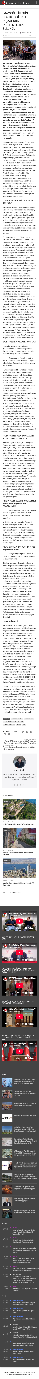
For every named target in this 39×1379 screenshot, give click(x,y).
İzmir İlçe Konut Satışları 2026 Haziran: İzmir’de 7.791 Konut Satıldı (25, 1328)
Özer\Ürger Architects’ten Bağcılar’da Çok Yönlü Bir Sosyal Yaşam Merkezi (26, 1269)
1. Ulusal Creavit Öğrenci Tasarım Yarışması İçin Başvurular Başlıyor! (24, 1188)
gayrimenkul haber (10, 722)
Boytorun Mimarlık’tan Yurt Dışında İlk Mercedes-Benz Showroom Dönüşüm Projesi (24, 1250)
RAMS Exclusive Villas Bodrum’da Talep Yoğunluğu (18, 824)
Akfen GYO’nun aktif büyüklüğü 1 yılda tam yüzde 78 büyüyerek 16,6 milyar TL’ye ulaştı (19, 742)
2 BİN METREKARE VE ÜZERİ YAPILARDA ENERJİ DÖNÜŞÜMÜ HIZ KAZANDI (25, 1093)
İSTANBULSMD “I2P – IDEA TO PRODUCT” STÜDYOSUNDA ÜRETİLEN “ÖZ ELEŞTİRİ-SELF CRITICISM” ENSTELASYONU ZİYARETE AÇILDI (24, 1279)
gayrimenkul (29, 719)
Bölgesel (8, 35)
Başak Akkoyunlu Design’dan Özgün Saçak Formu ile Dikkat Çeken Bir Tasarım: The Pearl (24, 1232)
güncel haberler (9, 725)
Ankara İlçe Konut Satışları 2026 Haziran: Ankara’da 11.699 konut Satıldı (25, 1336)
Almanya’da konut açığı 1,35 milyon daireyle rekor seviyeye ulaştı (25, 1104)
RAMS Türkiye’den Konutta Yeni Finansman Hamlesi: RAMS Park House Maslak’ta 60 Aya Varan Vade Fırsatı (25, 1130)
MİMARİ (15, 1228)
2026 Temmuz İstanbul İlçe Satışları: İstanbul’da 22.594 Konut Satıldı (24, 1303)
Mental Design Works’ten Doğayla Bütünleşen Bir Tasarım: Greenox (23, 1241)
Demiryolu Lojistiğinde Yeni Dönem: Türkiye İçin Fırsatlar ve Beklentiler (25, 1212)
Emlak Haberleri (18, 1300)
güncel (20, 722)
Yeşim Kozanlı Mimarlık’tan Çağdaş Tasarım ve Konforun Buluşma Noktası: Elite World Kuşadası (23, 1260)
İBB (24, 725)
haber (19, 725)
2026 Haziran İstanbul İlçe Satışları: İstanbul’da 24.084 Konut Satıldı (23, 1344)
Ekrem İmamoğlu (17, 719)
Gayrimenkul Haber (12, 1372)
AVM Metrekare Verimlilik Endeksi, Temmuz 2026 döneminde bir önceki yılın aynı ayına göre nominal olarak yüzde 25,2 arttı (25, 1154)
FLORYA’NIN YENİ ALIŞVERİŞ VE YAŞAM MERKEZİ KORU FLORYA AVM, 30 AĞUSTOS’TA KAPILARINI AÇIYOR (25, 1177)
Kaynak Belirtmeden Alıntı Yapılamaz (19, 1374)
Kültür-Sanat (17, 1274)
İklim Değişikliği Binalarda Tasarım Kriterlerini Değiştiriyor (24, 1200)
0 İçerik (34, 35)
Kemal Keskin (26, 32)
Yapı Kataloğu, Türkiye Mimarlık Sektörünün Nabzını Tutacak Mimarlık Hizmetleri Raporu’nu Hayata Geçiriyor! (25, 1142)
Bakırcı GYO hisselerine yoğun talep (25, 1115)
